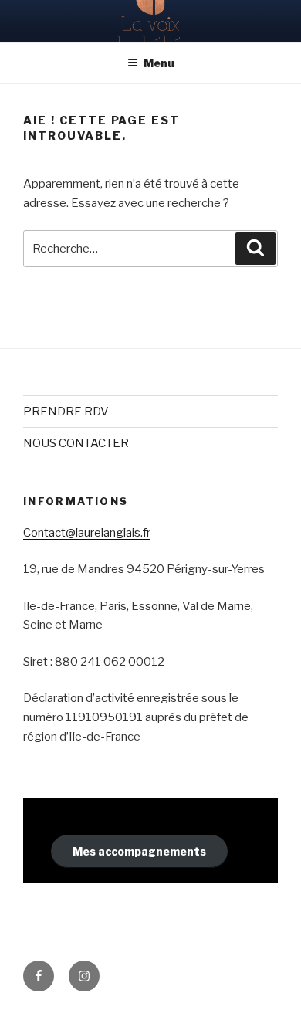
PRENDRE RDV (66, 412)
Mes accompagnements (139, 851)
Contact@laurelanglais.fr (86, 533)
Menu (159, 62)
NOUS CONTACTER (76, 443)
